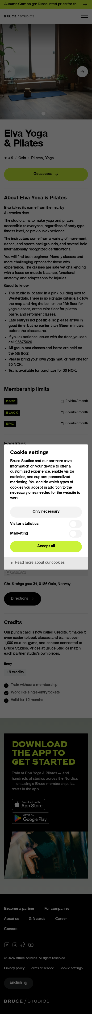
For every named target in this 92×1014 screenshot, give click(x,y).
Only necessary (46, 512)
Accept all (46, 546)
